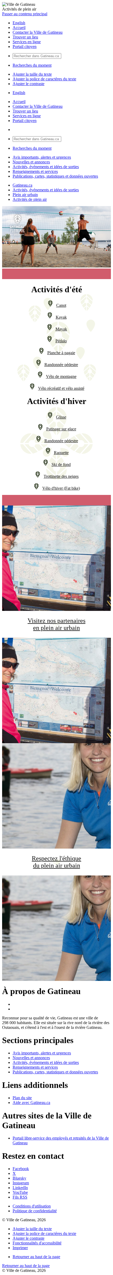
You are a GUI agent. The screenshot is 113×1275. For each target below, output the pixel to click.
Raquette (61, 452)
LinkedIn (20, 1187)
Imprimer (20, 1247)
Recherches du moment (32, 65)
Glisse (61, 417)
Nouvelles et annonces (31, 162)
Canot (61, 305)
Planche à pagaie (61, 353)
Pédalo (61, 341)
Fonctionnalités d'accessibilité (37, 1243)
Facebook (21, 1168)
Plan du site (22, 1098)
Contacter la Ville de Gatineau (38, 32)
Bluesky (19, 1178)
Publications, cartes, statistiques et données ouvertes (55, 176)
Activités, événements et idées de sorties (46, 166)
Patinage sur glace (61, 429)
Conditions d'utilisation (32, 1206)
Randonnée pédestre (61, 364)
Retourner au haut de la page (36, 1256)
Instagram (21, 1183)
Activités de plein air (30, 199)
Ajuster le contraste (28, 83)
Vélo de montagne (61, 376)
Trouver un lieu (25, 37)
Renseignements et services (35, 171)
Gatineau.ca (22, 185)
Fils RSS (20, 1197)
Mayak (61, 329)
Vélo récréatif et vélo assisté (61, 388)
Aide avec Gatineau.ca (31, 1102)
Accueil (19, 27)
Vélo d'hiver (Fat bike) (61, 488)
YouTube (20, 1192)
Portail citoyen (25, 46)
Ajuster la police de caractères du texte (44, 79)
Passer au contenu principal (24, 14)
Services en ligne (27, 42)
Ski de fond (61, 464)
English (19, 23)
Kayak (61, 317)
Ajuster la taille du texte (32, 74)
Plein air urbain (25, 194)
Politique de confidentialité (35, 1211)
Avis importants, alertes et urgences (42, 157)
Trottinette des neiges (61, 476)
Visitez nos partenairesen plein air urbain (56, 624)
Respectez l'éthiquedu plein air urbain (56, 862)
